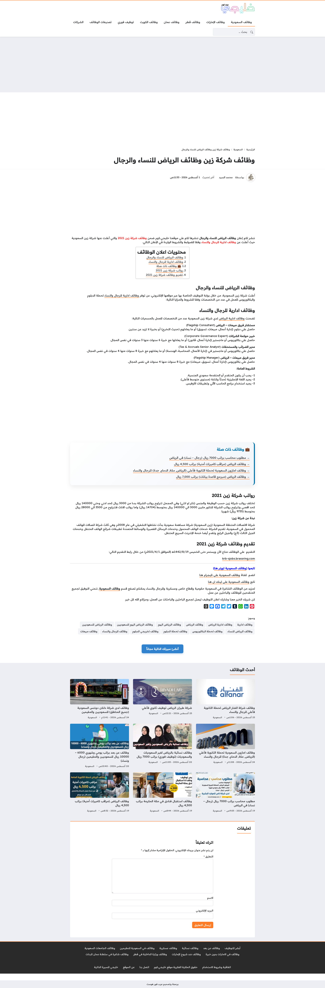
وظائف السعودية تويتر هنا (230, 568)
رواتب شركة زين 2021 (169, 270)
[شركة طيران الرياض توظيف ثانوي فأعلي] (162, 699)
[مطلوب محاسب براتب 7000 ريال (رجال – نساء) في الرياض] (225, 792)
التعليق (208, 856)
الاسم (210, 897)
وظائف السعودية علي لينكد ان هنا (228, 581)
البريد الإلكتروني (204, 910)
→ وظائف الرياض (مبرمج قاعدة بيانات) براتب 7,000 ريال (213, 476)
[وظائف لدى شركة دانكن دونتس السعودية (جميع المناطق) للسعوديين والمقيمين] (99, 699)
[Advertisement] (162, 64)
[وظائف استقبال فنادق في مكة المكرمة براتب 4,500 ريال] (162, 792)
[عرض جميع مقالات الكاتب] (250, 177)
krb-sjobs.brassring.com (238, 558)
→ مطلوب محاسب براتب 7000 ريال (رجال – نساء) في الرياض (209, 457)
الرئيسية (250, 149)
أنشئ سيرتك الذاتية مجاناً (162, 649)
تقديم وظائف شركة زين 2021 (164, 274)
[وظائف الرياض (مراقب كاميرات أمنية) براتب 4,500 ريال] (99, 792)
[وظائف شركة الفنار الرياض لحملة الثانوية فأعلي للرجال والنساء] (225, 699)
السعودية (238, 149)
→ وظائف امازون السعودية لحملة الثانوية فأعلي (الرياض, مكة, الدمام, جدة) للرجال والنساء (191, 470)
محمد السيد (226, 177)
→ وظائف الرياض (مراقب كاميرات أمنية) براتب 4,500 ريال (212, 464)
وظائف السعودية (109, 588)
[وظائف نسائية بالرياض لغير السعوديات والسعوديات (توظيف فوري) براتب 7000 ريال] (162, 746)
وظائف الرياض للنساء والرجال (164, 257)
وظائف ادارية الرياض (232, 318)
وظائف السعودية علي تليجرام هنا (219, 575)
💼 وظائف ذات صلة (168, 266)
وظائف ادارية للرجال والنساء (166, 261)
